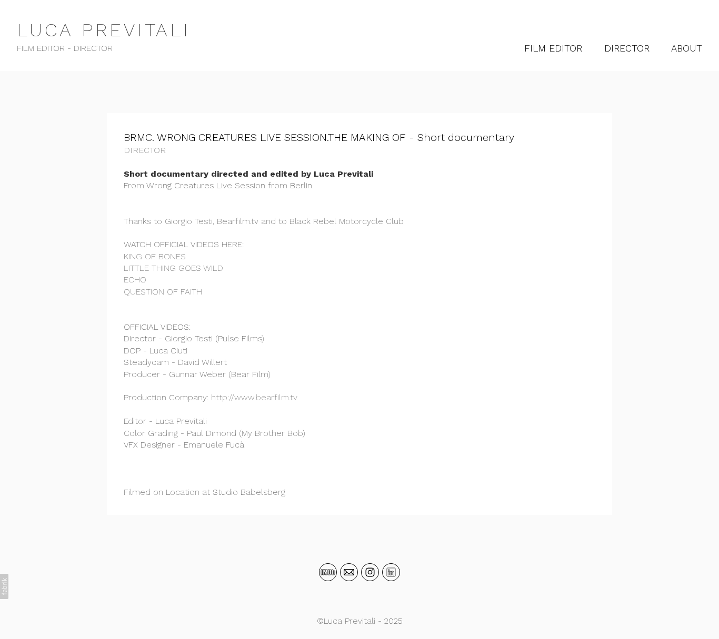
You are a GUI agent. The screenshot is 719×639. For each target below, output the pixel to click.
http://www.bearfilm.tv (254, 397)
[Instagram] (370, 572)
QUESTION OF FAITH (163, 292)
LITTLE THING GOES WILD (173, 268)
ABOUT (686, 48)
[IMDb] (328, 572)
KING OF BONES (155, 256)
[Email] (349, 572)
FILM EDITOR (553, 48)
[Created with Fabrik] (4, 586)
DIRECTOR (627, 48)
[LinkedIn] (391, 572)
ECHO (135, 280)
